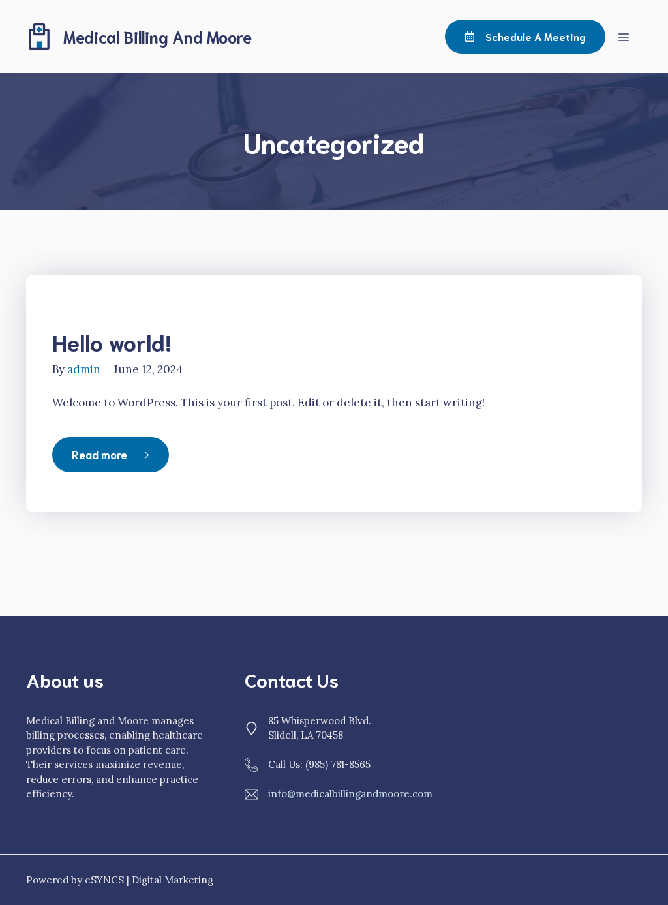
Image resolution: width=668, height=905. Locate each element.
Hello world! (112, 341)
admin (83, 369)
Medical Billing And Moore (157, 36)
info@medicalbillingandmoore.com (350, 794)
